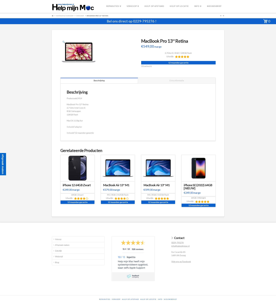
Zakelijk (58, 250)
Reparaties (104, 299)
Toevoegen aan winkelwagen (79, 178)
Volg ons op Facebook (181, 261)
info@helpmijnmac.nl (180, 246)
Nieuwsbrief (170, 299)
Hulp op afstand (130, 299)
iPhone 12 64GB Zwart (77, 185)
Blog (57, 262)
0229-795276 (143, 21)
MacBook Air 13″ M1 (116, 185)
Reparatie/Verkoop (64, 16)
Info (160, 299)
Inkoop (58, 239)
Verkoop (80, 16)
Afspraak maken (62, 245)
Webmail (59, 256)
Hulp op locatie (148, 299)
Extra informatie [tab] (177, 80)
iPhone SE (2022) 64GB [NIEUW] (198, 186)
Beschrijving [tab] (99, 80)
